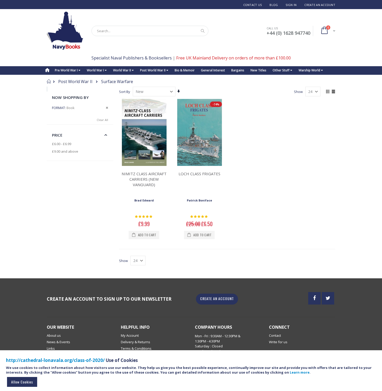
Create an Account (319, 5)
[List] (333, 92)
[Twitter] (328, 298)
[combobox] (149, 31)
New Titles (258, 70)
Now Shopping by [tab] (70, 97)
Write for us (278, 342)
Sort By (124, 91)
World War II (122, 70)
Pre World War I (66, 70)
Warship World (310, 70)
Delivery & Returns (135, 342)
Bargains (237, 70)
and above (65, 151)
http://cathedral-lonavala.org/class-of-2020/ (55, 360)
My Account (130, 335)
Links (51, 348)
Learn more (299, 372)
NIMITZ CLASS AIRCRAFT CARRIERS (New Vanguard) (144, 179)
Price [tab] (57, 135)
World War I (96, 70)
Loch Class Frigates (199, 173)
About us (54, 335)
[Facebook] (314, 298)
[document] (192, 373)
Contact (275, 335)
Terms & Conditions (136, 348)
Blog (273, 5)
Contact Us (252, 5)
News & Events (58, 342)
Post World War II (153, 70)
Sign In (291, 5)
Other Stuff (281, 70)
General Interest (213, 70)
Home (49, 81)
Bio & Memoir (185, 70)
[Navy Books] (65, 31)
